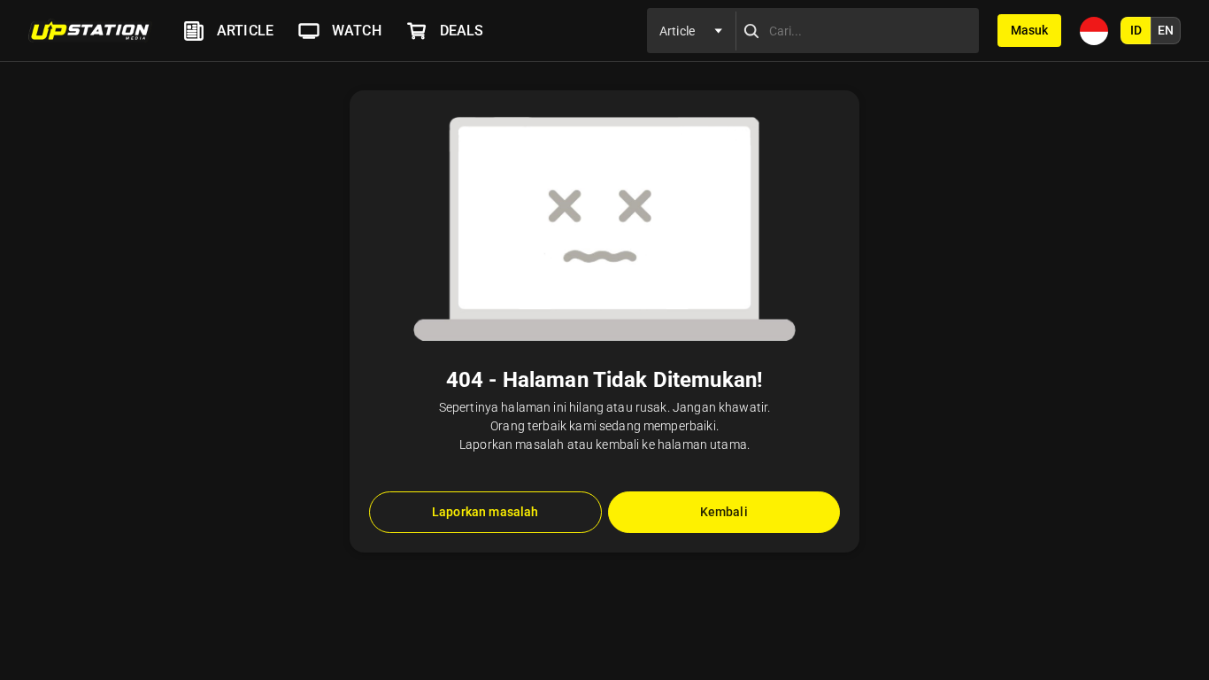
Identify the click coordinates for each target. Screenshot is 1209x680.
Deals (462, 30)
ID (1136, 30)
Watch (356, 30)
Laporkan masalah (485, 512)
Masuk (1029, 30)
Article (245, 30)
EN (1166, 30)
